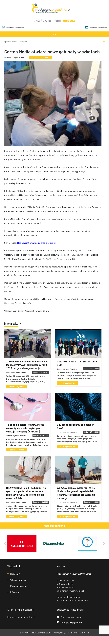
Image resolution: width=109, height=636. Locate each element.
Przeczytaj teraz (16, 386)
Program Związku (18, 586)
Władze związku (18, 579)
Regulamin (15, 573)
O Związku (15, 592)
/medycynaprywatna (15, 27)
